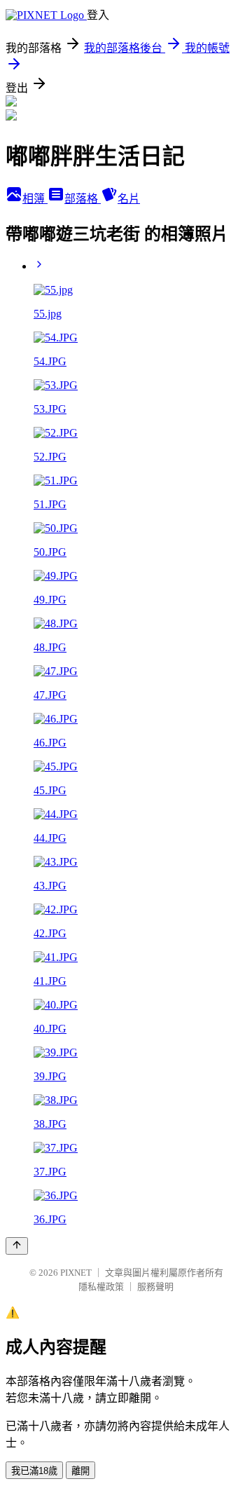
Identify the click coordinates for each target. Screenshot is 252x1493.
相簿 (35, 199)
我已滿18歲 (34, 1471)
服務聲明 (155, 1286)
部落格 (82, 199)
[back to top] (17, 1246)
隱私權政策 (101, 1286)
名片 (129, 199)
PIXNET (76, 1272)
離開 (80, 1471)
